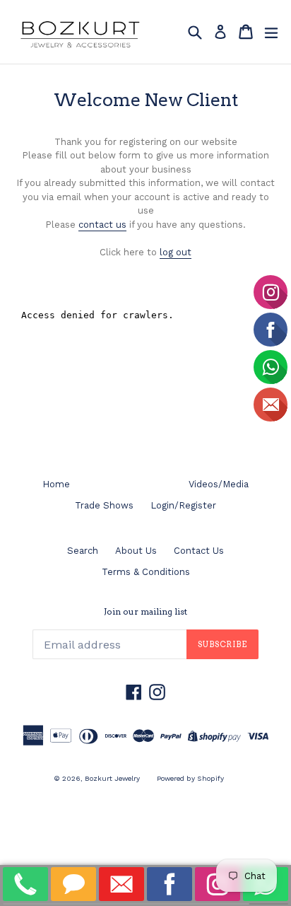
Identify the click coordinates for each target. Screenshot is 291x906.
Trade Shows (104, 505)
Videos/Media (219, 484)
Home (56, 484)
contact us (102, 224)
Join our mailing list (145, 612)
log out (175, 252)
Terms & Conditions (146, 572)
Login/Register (183, 505)
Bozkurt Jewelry (112, 778)
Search (82, 550)
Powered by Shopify (190, 778)
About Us (136, 550)
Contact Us (199, 550)
